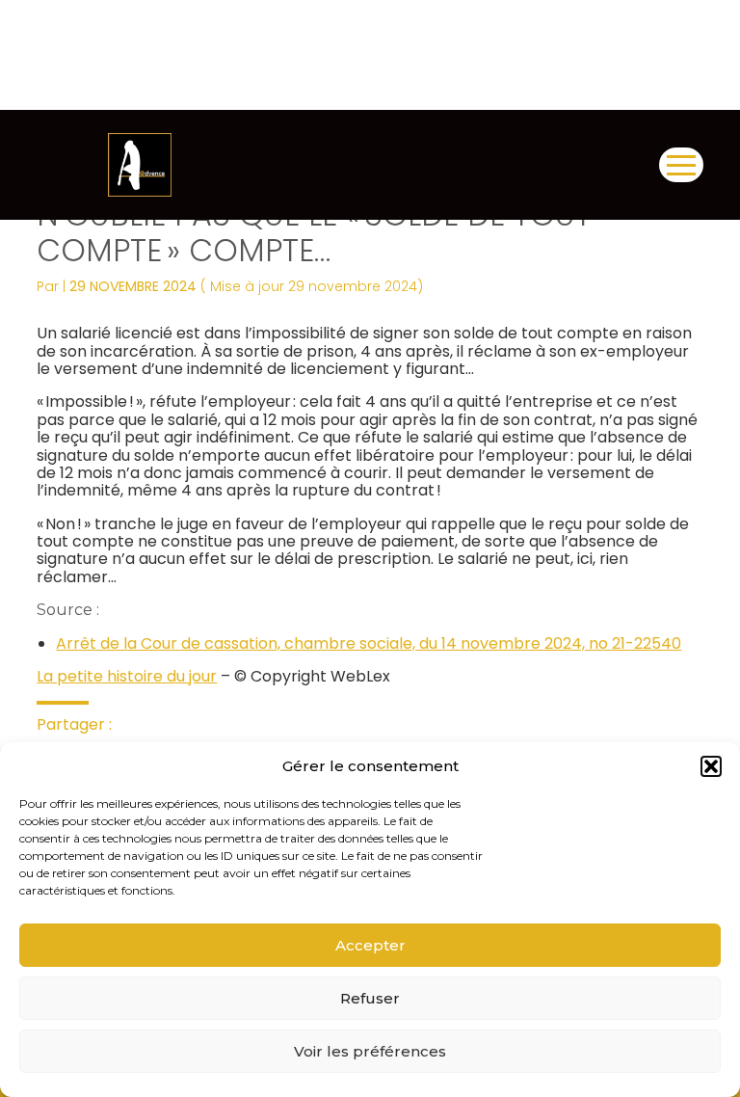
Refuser (370, 998)
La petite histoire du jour (127, 676)
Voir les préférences (370, 1051)
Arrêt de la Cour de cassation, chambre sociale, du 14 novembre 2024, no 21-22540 (368, 643)
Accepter (370, 945)
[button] (711, 766)
